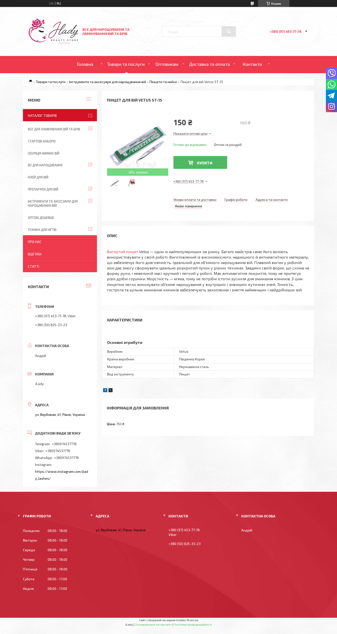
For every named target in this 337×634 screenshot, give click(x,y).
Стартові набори (42, 141)
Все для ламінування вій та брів (54, 129)
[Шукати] (229, 31)
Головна (85, 64)
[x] (110, 391)
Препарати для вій (43, 189)
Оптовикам (166, 64)
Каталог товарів (42, 115)
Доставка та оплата (209, 64)
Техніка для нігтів (42, 230)
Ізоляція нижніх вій (43, 153)
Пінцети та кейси (163, 82)
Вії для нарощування (45, 165)
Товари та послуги (126, 64)
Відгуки (34, 254)
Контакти (252, 64)
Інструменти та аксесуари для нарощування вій (107, 82)
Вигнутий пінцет (122, 251)
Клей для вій (38, 177)
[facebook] (105, 391)
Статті (33, 266)
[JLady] (53, 42)
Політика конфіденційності (193, 624)
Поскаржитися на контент (153, 624)
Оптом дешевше (41, 218)
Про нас (34, 242)
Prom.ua (192, 620)
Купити (204, 162)
